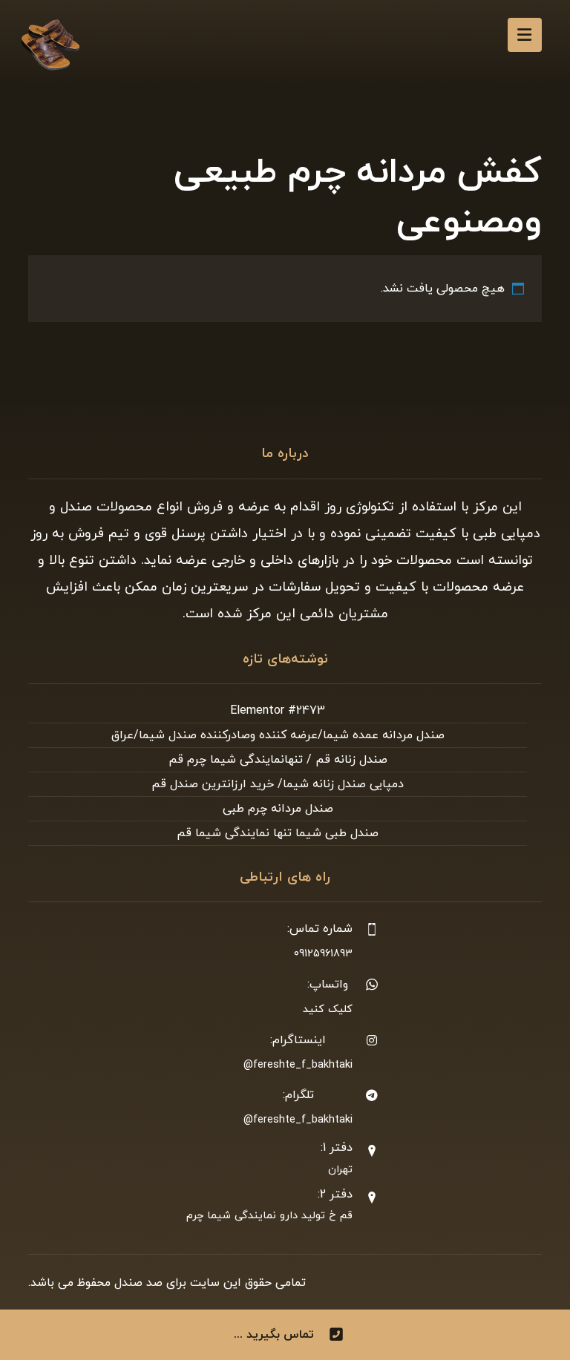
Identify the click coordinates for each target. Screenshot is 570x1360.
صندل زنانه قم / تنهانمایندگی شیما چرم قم (277, 760)
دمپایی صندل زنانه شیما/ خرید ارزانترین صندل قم (277, 784)
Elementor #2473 (277, 711)
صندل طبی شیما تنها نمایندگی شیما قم (278, 833)
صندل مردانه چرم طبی (278, 809)
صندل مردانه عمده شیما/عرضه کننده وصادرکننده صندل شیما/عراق (278, 735)
